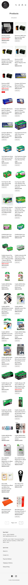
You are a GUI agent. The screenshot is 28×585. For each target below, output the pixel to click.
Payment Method (7, 559)
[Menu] (25, 4)
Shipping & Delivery (8, 563)
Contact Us (6, 555)
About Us (5, 551)
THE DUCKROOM (15, 580)
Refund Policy (6, 566)
